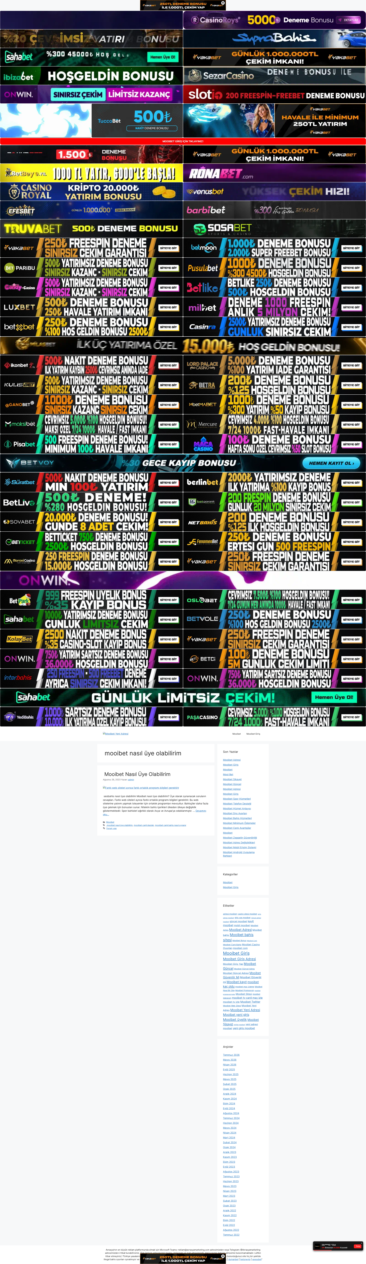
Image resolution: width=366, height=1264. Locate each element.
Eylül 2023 (229, 1166)
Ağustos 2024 (231, 1113)
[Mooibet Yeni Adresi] (115, 733)
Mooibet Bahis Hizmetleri (237, 818)
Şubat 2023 (230, 1200)
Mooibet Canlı (252, 941)
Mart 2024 (229, 1137)
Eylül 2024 (229, 1108)
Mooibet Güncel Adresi (236, 973)
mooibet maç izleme (244, 987)
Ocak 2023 (229, 1205)
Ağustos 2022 (231, 1230)
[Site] (91, 247)
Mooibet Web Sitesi (232, 1006)
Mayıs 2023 (229, 1186)
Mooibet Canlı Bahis (232, 945)
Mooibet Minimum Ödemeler (239, 823)
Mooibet (236, 733)
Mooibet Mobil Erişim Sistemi (239, 847)
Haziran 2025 (230, 1074)
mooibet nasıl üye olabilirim (119, 825)
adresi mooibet (230, 914)
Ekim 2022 (229, 1220)
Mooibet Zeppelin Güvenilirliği (240, 837)
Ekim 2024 (229, 1103)
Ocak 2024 (229, 1147)
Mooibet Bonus (239, 940)
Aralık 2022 (229, 1210)
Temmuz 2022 (231, 1234)
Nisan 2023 (229, 1191)
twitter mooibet (239, 1025)
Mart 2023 (229, 1196)
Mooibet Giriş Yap (233, 964)
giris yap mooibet (242, 918)
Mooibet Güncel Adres (244, 969)
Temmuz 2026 (231, 1055)
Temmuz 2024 (231, 1118)
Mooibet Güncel (232, 784)
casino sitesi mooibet (247, 914)
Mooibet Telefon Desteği (237, 803)
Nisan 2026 (229, 1064)
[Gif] (183, 346)
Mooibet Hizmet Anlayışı (237, 808)
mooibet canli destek (144, 825)
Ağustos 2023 (231, 1171)
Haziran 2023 (231, 1181)
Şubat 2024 (230, 1142)
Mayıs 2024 (229, 1127)
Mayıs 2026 (229, 1059)
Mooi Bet (228, 774)
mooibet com (240, 948)
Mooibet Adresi (232, 759)
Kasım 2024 (230, 1098)
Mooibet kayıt (237, 982)
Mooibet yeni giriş (236, 1014)
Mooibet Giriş (253, 733)
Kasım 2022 (230, 1215)
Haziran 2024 (231, 1123)
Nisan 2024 (229, 1132)
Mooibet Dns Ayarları (235, 813)
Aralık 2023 (229, 1152)
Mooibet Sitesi (244, 994)
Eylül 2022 (229, 1225)
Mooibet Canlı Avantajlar (237, 828)
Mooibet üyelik (235, 1019)
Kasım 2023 (230, 1157)
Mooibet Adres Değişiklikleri (239, 842)
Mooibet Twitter (250, 1001)
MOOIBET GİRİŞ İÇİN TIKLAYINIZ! (183, 141)
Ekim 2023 (229, 1161)
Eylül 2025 (229, 1069)
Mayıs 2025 (229, 1079)
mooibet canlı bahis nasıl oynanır (170, 825)
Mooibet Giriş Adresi (239, 959)
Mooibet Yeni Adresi (245, 1010)
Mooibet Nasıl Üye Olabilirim (136, 774)
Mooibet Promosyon (244, 990)
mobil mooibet (242, 925)
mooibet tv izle (231, 1001)
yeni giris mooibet (244, 1028)
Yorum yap (111, 828)
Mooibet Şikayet (232, 779)
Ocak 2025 (229, 1089)
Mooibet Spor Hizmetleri (237, 798)
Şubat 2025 (229, 1084)
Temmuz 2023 (231, 1176)
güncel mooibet (238, 921)
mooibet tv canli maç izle (247, 997)
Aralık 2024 (229, 1093)
